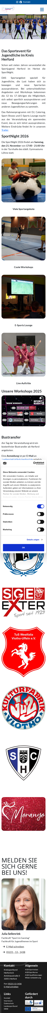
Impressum (8, 1001)
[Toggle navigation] (41, 9)
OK (23, 547)
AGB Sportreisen (31, 969)
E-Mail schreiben (15, 946)
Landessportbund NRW (10, 1007)
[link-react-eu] (34, 1005)
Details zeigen (33, 540)
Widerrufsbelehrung (33, 978)
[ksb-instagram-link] (18, 2)
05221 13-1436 (15, 983)
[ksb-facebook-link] (21, 2)
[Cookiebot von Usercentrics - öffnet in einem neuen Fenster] (33, 463)
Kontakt (26, 2)
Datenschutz (9, 1003)
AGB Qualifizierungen (33, 975)
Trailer (5, 130)
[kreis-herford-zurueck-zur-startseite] (8, 9)
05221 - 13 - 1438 (15, 952)
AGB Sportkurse (31, 972)
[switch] (40, 514)
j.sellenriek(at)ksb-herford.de (17, 459)
